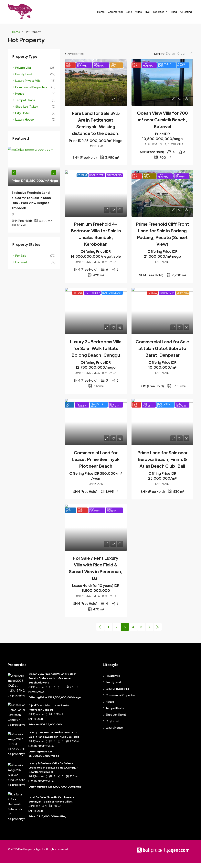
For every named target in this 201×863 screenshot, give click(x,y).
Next (53, 172)
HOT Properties (154, 11)
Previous (14, 172)
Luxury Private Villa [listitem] (27, 80)
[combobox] (179, 53)
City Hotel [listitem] (22, 113)
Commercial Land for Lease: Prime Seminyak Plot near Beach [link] (96, 459)
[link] (96, 82)
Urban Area (114, 65)
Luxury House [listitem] (24, 119)
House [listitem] (19, 93)
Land (129, 11)
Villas (138, 11)
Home (101, 11)
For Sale (68, 65)
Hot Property (82, 65)
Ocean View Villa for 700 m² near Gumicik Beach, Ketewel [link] (162, 119)
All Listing (186, 11)
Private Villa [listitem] (23, 67)
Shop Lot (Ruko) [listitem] (26, 106)
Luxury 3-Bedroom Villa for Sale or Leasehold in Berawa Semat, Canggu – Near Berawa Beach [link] (53, 767)
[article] (34, 190)
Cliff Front (146, 176)
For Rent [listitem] (21, 262)
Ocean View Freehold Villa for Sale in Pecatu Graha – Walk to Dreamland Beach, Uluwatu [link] (52, 678)
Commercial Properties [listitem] (31, 87)
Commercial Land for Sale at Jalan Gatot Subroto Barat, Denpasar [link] (162, 348)
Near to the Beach (164, 65)
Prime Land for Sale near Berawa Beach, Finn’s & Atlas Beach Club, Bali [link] (162, 459)
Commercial (115, 11)
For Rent (82, 175)
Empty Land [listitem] (23, 74)
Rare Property (99, 65)
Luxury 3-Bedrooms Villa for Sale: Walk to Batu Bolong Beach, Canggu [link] (96, 348)
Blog (174, 11)
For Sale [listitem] (20, 255)
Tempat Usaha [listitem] (25, 100)
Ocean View (181, 65)
